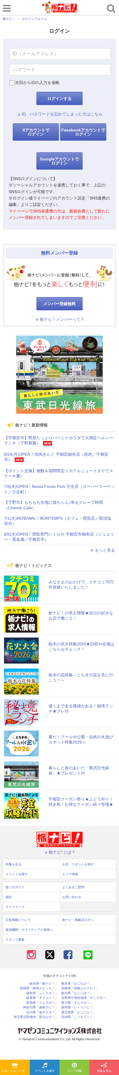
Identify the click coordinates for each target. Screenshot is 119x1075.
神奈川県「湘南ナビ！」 (40, 1007)
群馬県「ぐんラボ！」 (42, 1002)
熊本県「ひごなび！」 (77, 983)
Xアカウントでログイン (36, 132)
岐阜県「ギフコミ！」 (42, 997)
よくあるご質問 (73, 887)
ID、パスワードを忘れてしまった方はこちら (62, 114)
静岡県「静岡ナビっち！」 (39, 988)
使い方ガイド (15, 887)
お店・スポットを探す (16, 1070)
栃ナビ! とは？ (62, 852)
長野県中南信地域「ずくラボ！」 (85, 997)
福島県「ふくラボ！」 (42, 993)
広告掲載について (18, 920)
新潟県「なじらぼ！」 (77, 993)
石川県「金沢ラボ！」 (42, 1012)
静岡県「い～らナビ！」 (78, 1007)
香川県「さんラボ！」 (77, 1002)
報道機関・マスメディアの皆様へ (29, 929)
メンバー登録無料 (59, 303)
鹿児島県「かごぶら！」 (78, 1012)
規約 (8, 897)
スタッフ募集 (15, 939)
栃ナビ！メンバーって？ (62, 319)
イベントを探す (45, 1070)
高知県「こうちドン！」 (78, 1017)
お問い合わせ (71, 897)
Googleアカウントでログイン (59, 161)
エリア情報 (74, 1070)
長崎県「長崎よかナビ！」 (80, 988)
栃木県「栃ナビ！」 (43, 983)
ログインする (59, 98)
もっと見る (105, 550)
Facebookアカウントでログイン (83, 132)
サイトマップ (15, 907)
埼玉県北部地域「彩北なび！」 (36, 1017)
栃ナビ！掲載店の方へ (78, 920)
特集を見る (104, 1070)
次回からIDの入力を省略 (37, 82)
